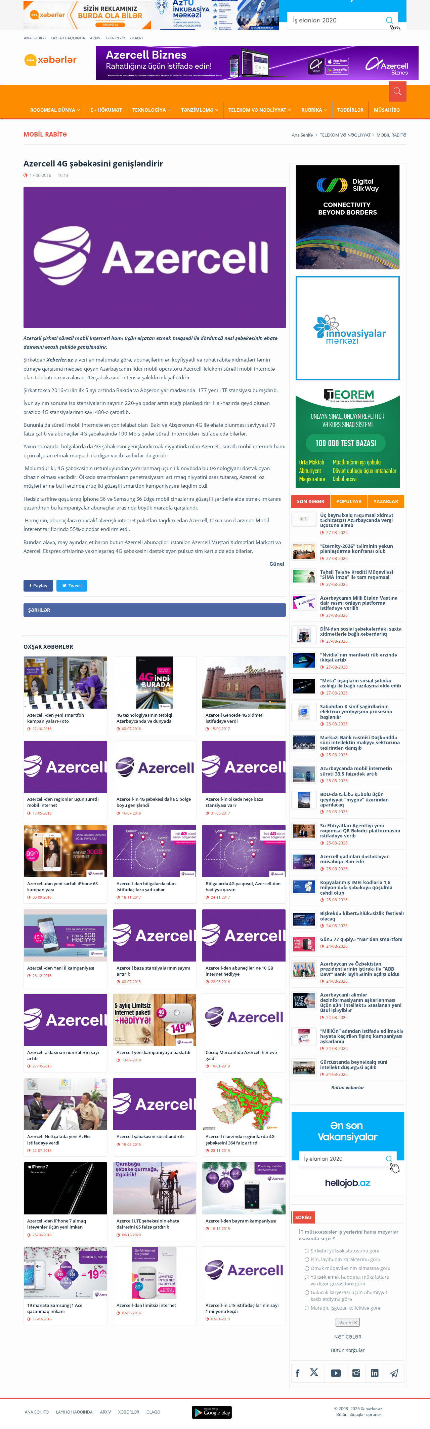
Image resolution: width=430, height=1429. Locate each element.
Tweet (75, 585)
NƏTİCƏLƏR (347, 1336)
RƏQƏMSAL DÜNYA (52, 110)
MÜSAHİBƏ (387, 110)
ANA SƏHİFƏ (35, 37)
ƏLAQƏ (136, 37)
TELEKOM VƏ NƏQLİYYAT (257, 110)
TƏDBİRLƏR (350, 110)
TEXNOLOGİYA (149, 110)
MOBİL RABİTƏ (391, 135)
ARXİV (95, 37)
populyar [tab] (348, 501)
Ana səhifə (302, 135)
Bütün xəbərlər (347, 1087)
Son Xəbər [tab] (310, 501)
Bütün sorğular (348, 1350)
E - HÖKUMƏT (106, 110)
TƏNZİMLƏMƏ (197, 110)
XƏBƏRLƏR (115, 37)
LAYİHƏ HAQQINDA (68, 37)
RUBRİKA (311, 110)
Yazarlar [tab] (386, 501)
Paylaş (40, 585)
